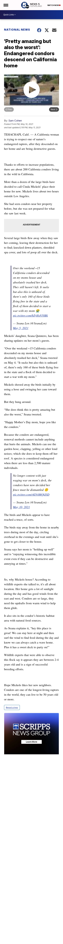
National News (17, 29)
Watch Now (53, 5)
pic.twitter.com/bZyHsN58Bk (30, 315)
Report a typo (12, 707)
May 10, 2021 (21, 507)
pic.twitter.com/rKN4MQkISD (31, 494)
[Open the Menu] (6, 5)
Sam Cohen (15, 120)
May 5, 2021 (20, 328)
